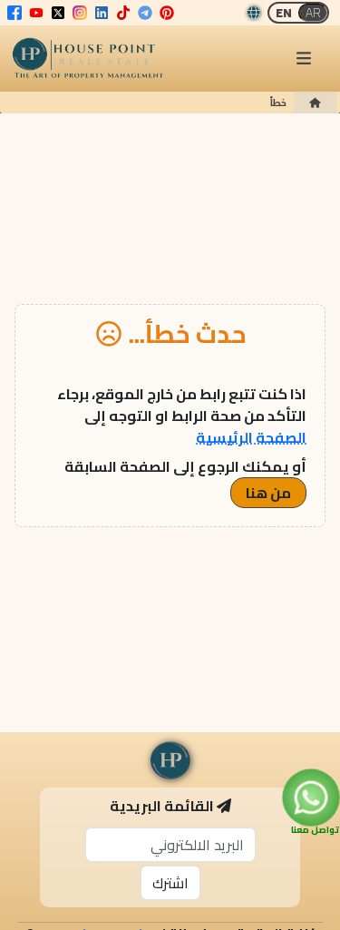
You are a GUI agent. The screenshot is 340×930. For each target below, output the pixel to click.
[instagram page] (80, 12)
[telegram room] (145, 12)
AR (313, 13)
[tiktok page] (123, 12)
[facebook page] (14, 12)
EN (284, 13)
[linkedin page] (101, 12)
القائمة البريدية (162, 806)
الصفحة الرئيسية (251, 437)
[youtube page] (36, 12)
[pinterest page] (167, 12)
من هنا (268, 492)
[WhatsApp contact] (310, 797)
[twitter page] (58, 12)
